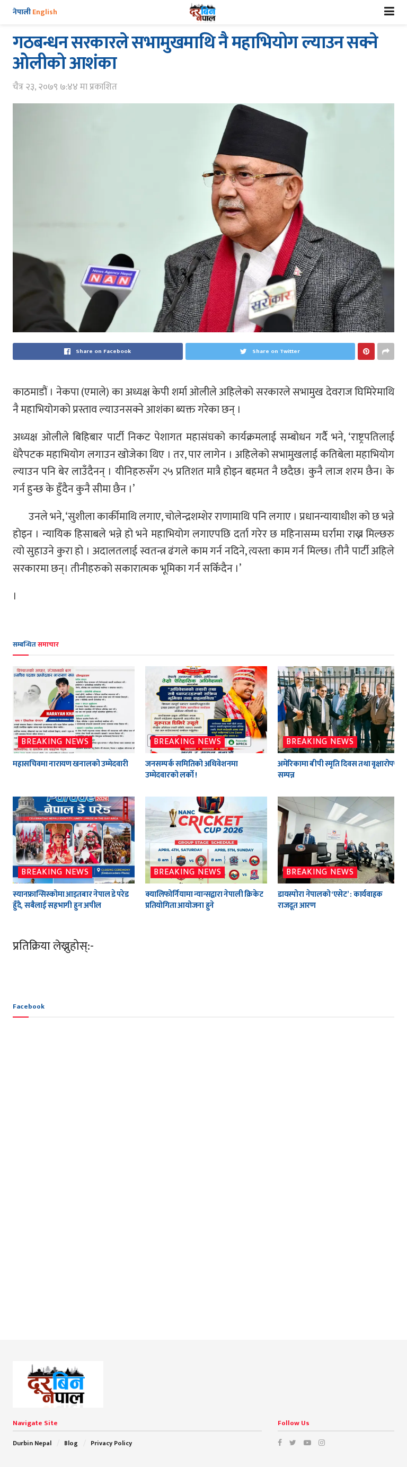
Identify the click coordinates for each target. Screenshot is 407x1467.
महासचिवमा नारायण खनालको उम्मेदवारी (70, 764)
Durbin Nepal (32, 1443)
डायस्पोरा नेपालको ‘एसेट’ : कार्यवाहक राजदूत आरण (330, 900)
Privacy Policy (111, 1443)
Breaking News (55, 742)
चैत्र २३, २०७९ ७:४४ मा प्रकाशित (65, 86)
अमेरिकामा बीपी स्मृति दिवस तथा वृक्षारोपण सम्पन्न (338, 769)
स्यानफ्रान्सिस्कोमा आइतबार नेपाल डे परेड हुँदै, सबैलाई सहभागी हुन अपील (70, 900)
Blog (71, 1443)
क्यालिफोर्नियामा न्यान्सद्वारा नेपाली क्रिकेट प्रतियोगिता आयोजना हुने (204, 900)
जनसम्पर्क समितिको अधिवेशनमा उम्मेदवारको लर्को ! (191, 769)
